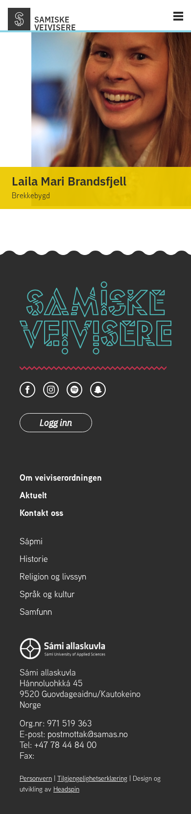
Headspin (66, 789)
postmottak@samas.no (88, 734)
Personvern (36, 778)
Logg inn (56, 422)
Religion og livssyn (53, 576)
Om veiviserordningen (61, 477)
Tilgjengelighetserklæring (92, 778)
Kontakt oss (41, 513)
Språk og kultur (47, 594)
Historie (34, 559)
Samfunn (36, 611)
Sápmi (31, 541)
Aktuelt (33, 495)
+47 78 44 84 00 (65, 745)
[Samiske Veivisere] (19, 19)
